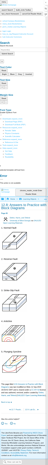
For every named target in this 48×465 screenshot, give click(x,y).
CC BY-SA (35, 390)
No (15, 424)
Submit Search (7, 54)
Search (5, 462)
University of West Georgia (20, 221)
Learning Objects (30, 199)
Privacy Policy (26, 450)
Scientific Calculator (12, 136)
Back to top (5, 402)
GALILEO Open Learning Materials (31, 395)
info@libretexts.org (18, 455)
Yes (6, 424)
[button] (9, 154)
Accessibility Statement (19, 453)
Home (12, 199)
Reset (4, 70)
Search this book (6, 46)
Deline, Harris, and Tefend (20, 218)
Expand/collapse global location (45, 198)
